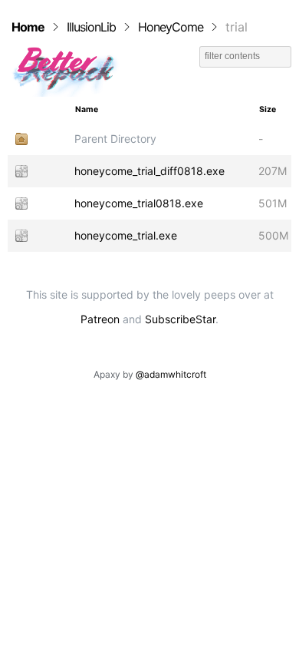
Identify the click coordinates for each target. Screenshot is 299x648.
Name (86, 109)
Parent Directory (115, 138)
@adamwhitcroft (171, 374)
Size (267, 109)
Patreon (100, 319)
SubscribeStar (180, 319)
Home (28, 27)
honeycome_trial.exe (125, 235)
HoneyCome (170, 27)
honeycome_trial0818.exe (138, 203)
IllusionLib (91, 27)
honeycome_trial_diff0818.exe (149, 170)
